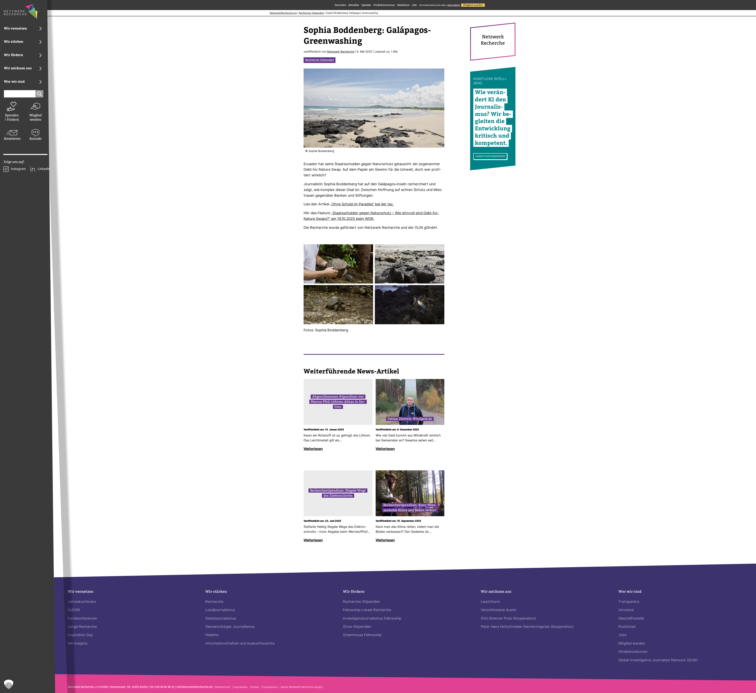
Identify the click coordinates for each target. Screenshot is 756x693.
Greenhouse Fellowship (362, 635)
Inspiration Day (80, 635)
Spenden (366, 5)
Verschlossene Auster (499, 610)
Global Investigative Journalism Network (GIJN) (658, 660)
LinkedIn (44, 169)
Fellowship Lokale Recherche (367, 610)
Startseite (340, 5)
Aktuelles (353, 5)
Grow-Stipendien (357, 627)
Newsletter (12, 139)
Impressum (240, 687)
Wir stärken (216, 591)
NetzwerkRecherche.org (283, 13)
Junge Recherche (82, 627)
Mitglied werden (35, 117)
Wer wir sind (629, 591)
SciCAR (74, 610)
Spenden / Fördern (12, 117)
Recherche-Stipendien (311, 13)
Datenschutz (222, 687)
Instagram (18, 169)
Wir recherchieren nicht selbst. (439, 5)
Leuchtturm (490, 602)
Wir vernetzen (80, 591)
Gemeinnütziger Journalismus (230, 627)
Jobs (414, 5)
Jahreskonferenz (82, 602)
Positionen (627, 627)
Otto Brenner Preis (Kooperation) (508, 619)
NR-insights (77, 644)
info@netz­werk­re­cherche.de (194, 687)
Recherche (214, 602)
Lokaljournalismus (220, 610)
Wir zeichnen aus (496, 591)
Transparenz (628, 602)
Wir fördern (353, 591)
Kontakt (36, 139)
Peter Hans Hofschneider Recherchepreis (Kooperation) (527, 627)
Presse (255, 687)
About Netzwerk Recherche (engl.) (302, 687)
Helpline (212, 635)
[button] (8, 684)
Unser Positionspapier (490, 156)
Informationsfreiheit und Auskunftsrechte (239, 644)
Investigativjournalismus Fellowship (372, 619)
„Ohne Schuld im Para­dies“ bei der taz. (362, 204)
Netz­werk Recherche (340, 51)
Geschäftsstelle (631, 619)
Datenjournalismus (220, 619)
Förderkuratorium (384, 5)
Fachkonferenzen (82, 619)
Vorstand (626, 610)
